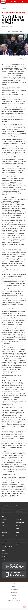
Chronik (3, 513)
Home (2, 7)
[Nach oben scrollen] (14, 580)
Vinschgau (18, 525)
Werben (14, 598)
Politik (6, 7)
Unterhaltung (5, 525)
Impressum (14, 583)
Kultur (3, 538)
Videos (3, 543)
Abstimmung (4, 541)
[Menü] (26, 1)
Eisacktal (17, 513)
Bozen (17, 508)
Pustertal (17, 516)
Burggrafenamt (19, 511)
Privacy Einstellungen (14, 589)
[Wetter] (19, 2)
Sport (3, 522)
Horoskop (17, 543)
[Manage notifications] (24, 607)
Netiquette (14, 595)
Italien (3, 511)
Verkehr (17, 541)
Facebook (6, 553)
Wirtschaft (4, 519)
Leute (3, 535)
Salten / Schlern (19, 519)
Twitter (5, 556)
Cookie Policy (14, 592)
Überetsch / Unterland (20, 522)
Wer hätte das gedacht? (7, 546)
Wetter (17, 538)
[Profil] (22, 2)
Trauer (17, 535)
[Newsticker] (11, 2)
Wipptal (17, 528)
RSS (5, 559)
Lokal (3, 508)
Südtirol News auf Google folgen (15, 31)
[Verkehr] (15, 2)
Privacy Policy (14, 586)
